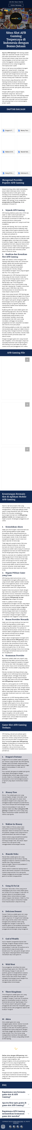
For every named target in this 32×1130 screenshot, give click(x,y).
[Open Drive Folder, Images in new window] (27, 449)
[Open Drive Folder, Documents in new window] (27, 359)
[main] (16, 39)
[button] (2, 10)
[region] (16, 4)
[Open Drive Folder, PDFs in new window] (27, 404)
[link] (8, 123)
